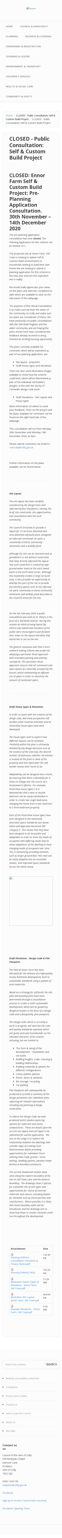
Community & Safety (19, 96)
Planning (12, 36)
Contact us (11, 1404)
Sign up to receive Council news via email (24, 1500)
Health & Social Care (19, 86)
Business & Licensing (38, 36)
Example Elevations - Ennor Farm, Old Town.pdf (25, 1311)
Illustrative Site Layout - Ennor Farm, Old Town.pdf (25, 1299)
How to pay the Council (18, 1413)
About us (10, 1422)
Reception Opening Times (16, 1508)
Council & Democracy (34, 26)
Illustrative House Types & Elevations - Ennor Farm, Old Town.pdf (25, 1285)
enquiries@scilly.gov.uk (14, 1485)
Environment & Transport (23, 66)
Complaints (12, 1387)
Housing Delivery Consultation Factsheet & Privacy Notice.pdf (24, 1260)
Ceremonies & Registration (23, 46)
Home (9, 26)
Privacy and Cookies (16, 1395)
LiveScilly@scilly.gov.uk (21, 447)
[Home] (31, 8)
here (23, 245)
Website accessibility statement (22, 1378)
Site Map (10, 1430)
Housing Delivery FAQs (23, 1272)
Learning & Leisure (18, 56)
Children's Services (18, 76)
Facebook (7, 1492)
